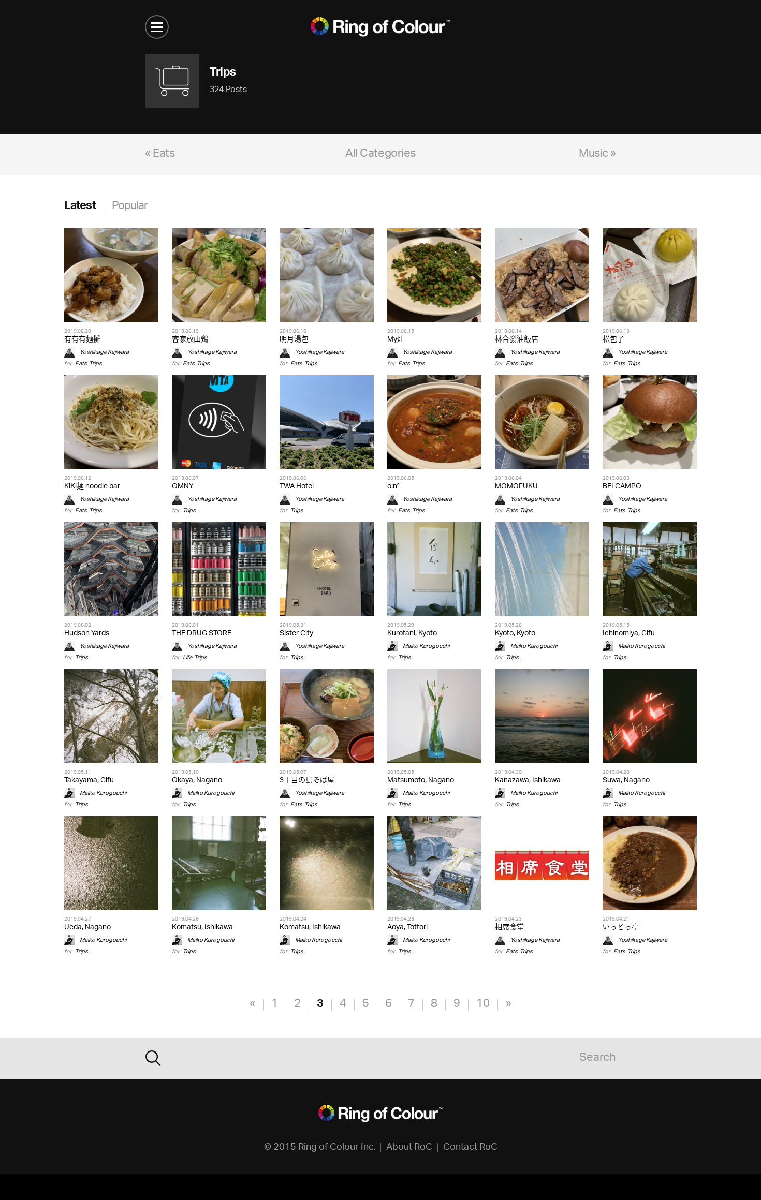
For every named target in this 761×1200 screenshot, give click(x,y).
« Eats (159, 154)
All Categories (380, 154)
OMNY (183, 487)
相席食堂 (509, 928)
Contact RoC (470, 1148)
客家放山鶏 (190, 340)
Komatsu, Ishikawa (202, 928)
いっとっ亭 (621, 928)
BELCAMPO (622, 487)
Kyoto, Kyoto (515, 634)
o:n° (393, 487)
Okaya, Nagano (197, 781)
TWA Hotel (297, 487)
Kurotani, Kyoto (412, 634)
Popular (130, 206)
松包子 (613, 340)
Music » (597, 154)
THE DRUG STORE (201, 634)
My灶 (395, 340)
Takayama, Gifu (89, 781)
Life (187, 657)
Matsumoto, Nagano (420, 781)
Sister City (296, 634)
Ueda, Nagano (87, 928)
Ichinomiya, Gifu (629, 634)
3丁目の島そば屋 (307, 781)
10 (483, 1004)
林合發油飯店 (516, 340)
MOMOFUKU (516, 487)
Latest (80, 206)
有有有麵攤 (82, 340)
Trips (95, 363)
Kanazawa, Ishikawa (528, 781)
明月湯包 (294, 340)
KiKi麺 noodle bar (92, 487)
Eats (81, 363)
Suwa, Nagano (626, 781)
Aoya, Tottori (407, 928)
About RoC (409, 1148)
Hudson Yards (86, 634)
